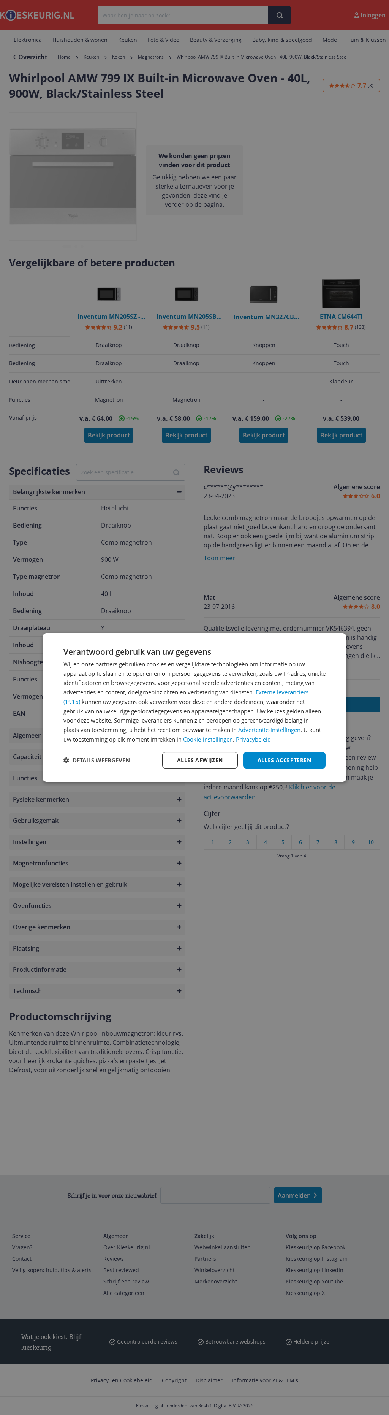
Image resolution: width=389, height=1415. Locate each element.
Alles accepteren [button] (284, 760)
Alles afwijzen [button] (200, 760)
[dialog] (194, 707)
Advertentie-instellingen (269, 730)
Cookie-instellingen (208, 739)
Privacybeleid (253, 739)
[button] (96, 760)
